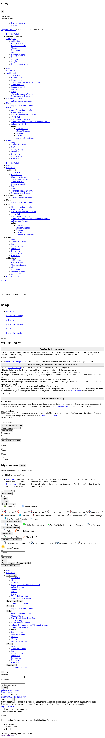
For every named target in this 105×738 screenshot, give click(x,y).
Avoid (3, 457)
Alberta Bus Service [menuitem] (19, 124)
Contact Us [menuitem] (15, 159)
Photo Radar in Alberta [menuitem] (20, 119)
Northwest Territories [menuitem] (25, 138)
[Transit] (2, 448)
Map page (10, 479)
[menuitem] (57, 23)
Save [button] (3, 736)
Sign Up (21, 23)
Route (4, 560)
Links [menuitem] (8, 108)
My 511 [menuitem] (9, 103)
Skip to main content (9, 14)
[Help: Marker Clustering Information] (2, 509)
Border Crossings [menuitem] (18, 87)
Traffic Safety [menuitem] (16, 117)
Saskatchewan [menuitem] (22, 128)
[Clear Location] (2, 555)
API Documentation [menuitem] (19, 667)
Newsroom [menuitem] (10, 71)
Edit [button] (7, 736)
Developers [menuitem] (11, 665)
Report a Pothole (13, 34)
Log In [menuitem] (14, 25)
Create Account (13, 706)
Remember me (10, 685)
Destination (5, 433)
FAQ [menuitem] (13, 147)
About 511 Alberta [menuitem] (18, 145)
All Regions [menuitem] (16, 41)
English (14, 57)
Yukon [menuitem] (19, 135)
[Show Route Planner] (2, 491)
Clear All (5, 501)
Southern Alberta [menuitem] (18, 55)
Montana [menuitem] (20, 133)
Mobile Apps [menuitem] (16, 156)
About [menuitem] (8, 140)
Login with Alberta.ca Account (13, 697)
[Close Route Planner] (2, 338)
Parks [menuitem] (13, 91)
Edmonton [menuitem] (15, 50)
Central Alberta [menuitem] (17, 43)
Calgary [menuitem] (14, 48)
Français (14, 59)
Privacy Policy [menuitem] (17, 149)
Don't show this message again (16, 709)
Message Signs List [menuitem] (19, 80)
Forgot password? (8, 692)
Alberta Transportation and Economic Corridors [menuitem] (30, 122)
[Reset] (2, 453)
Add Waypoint (7, 431)
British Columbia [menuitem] (23, 131)
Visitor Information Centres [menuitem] (22, 94)
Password (5, 679)
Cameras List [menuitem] (16, 78)
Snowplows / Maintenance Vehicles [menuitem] (25, 82)
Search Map (9, 491)
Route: (3, 716)
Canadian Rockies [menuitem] (18, 45)
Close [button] (3, 496)
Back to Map (7, 494)
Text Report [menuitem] (11, 73)
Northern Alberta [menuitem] (18, 52)
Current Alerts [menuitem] (17, 112)
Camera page (11, 484)
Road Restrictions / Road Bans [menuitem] (23, 115)
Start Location (6, 418)
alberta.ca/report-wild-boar (50, 415)
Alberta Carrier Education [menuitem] (21, 101)
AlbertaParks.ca (14, 368)
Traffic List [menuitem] (15, 75)
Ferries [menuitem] (14, 89)
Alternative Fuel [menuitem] (17, 85)
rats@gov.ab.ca (64, 406)
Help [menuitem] (13, 142)
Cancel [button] (12, 736)
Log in (3, 706)
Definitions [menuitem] (15, 152)
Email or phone (7, 674)
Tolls (6, 460)
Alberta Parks (76, 391)
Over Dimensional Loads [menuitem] (21, 110)
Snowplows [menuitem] (16, 154)
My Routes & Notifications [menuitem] (22, 105)
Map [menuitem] (8, 68)
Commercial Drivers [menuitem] (14, 98)
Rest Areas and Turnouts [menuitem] (21, 96)
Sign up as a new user (10, 690)
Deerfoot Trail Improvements (17, 361)
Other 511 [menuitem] (15, 630)
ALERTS (5, 281)
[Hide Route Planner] (5, 338)
